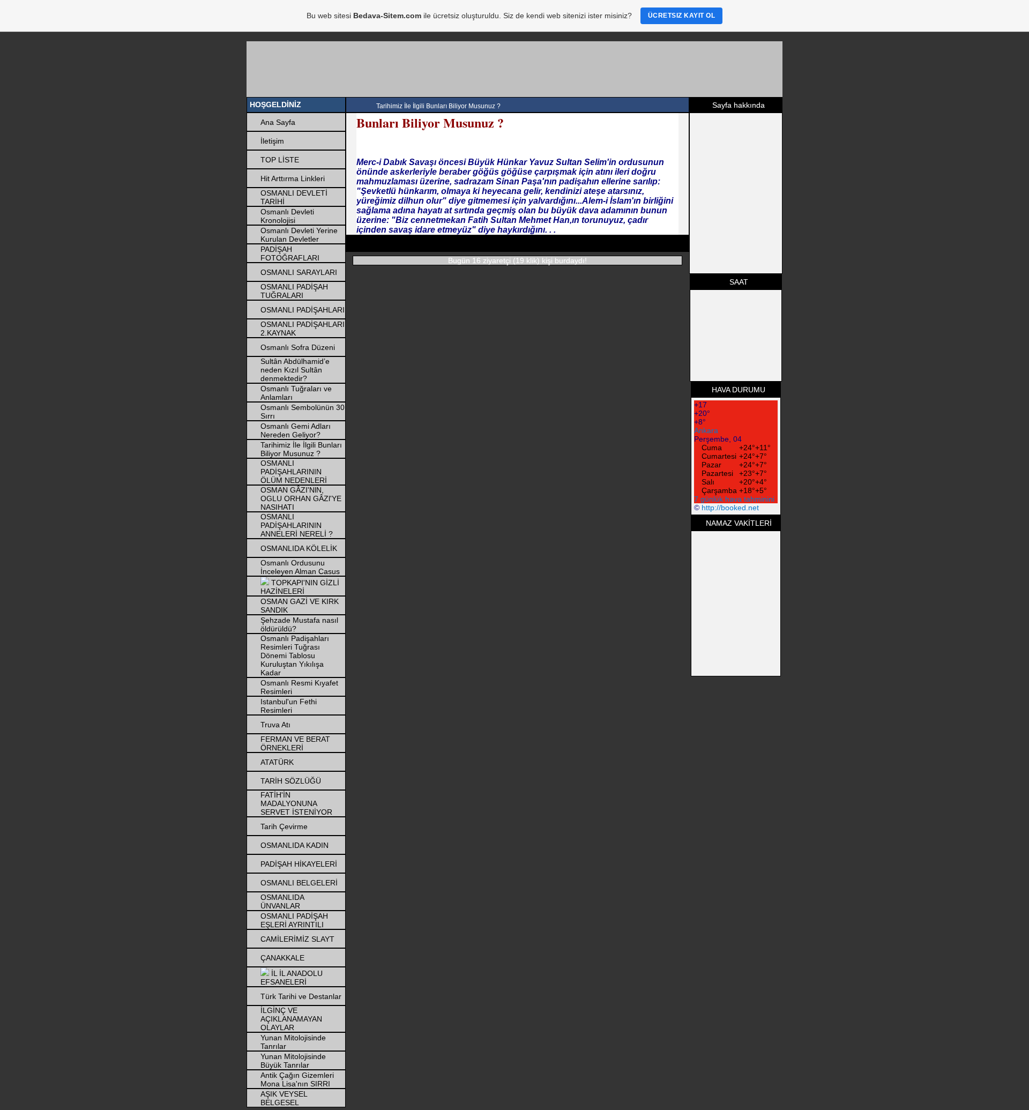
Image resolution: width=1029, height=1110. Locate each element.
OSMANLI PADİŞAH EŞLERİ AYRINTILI (294, 920)
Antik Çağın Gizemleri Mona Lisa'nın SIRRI (297, 1079)
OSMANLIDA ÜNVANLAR (282, 901)
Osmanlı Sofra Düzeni (297, 347)
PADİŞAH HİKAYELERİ (298, 864)
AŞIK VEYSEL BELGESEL (283, 1098)
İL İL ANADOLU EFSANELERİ (291, 977)
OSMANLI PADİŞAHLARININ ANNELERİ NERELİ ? (296, 525)
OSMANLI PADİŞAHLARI (302, 310)
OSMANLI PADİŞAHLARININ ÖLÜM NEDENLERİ (293, 472)
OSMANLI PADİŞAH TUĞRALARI (294, 291)
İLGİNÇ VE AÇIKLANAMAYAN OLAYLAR (291, 1019)
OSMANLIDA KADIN (294, 845)
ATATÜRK (277, 762)
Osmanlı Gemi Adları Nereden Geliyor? (295, 430)
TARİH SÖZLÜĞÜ (290, 781)
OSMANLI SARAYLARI (298, 272)
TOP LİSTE (279, 159)
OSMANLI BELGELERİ (299, 882)
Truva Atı (275, 724)
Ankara (706, 430)
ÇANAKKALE (282, 957)
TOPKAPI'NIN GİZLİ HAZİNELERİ (299, 586)
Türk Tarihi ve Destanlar (300, 996)
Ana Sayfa (277, 122)
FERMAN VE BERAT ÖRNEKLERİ (295, 743)
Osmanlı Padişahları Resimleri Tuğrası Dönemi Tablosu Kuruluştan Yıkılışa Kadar (294, 655)
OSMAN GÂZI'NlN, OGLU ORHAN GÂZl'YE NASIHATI (300, 498)
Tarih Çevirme (284, 826)
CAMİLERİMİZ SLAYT (297, 939)
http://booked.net (730, 507)
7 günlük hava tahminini (734, 499)
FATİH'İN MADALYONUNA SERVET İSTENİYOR (296, 803)
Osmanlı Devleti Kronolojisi (287, 216)
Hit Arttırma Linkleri (292, 178)
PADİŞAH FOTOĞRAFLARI (289, 253)
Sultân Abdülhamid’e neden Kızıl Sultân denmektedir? (295, 370)
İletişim (272, 141)
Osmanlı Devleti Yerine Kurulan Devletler (299, 234)
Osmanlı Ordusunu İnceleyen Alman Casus (300, 567)
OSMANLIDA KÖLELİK (298, 548)
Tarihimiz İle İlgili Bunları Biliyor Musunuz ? (301, 449)
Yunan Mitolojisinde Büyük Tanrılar (293, 1060)
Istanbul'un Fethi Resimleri (288, 705)
